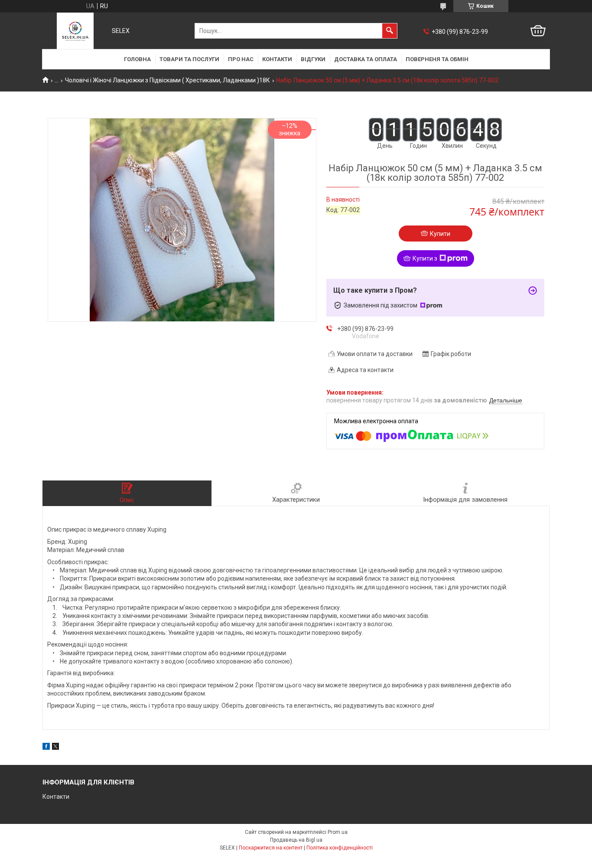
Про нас (241, 59)
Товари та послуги (189, 59)
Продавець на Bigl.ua (296, 840)
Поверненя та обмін (437, 59)
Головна (137, 59)
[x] (55, 747)
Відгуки (313, 59)
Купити (440, 233)
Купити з (425, 258)
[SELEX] (75, 30)
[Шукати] (389, 30)
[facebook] (46, 747)
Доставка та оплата (365, 59)
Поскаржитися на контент (271, 848)
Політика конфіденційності (339, 848)
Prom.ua (338, 832)
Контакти (277, 59)
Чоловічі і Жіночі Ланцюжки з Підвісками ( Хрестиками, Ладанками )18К (167, 80)
